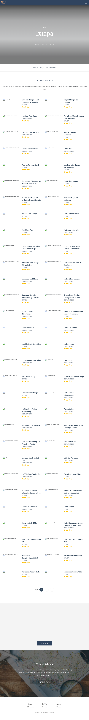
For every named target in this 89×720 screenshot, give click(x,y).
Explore (36, 44)
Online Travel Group (47, 712)
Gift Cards (30, 707)
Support (44, 707)
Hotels (35, 67)
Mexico (44, 44)
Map (41, 67)
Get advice (44, 682)
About (59, 704)
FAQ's (44, 704)
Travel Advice (51, 67)
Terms (59, 707)
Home (30, 704)
